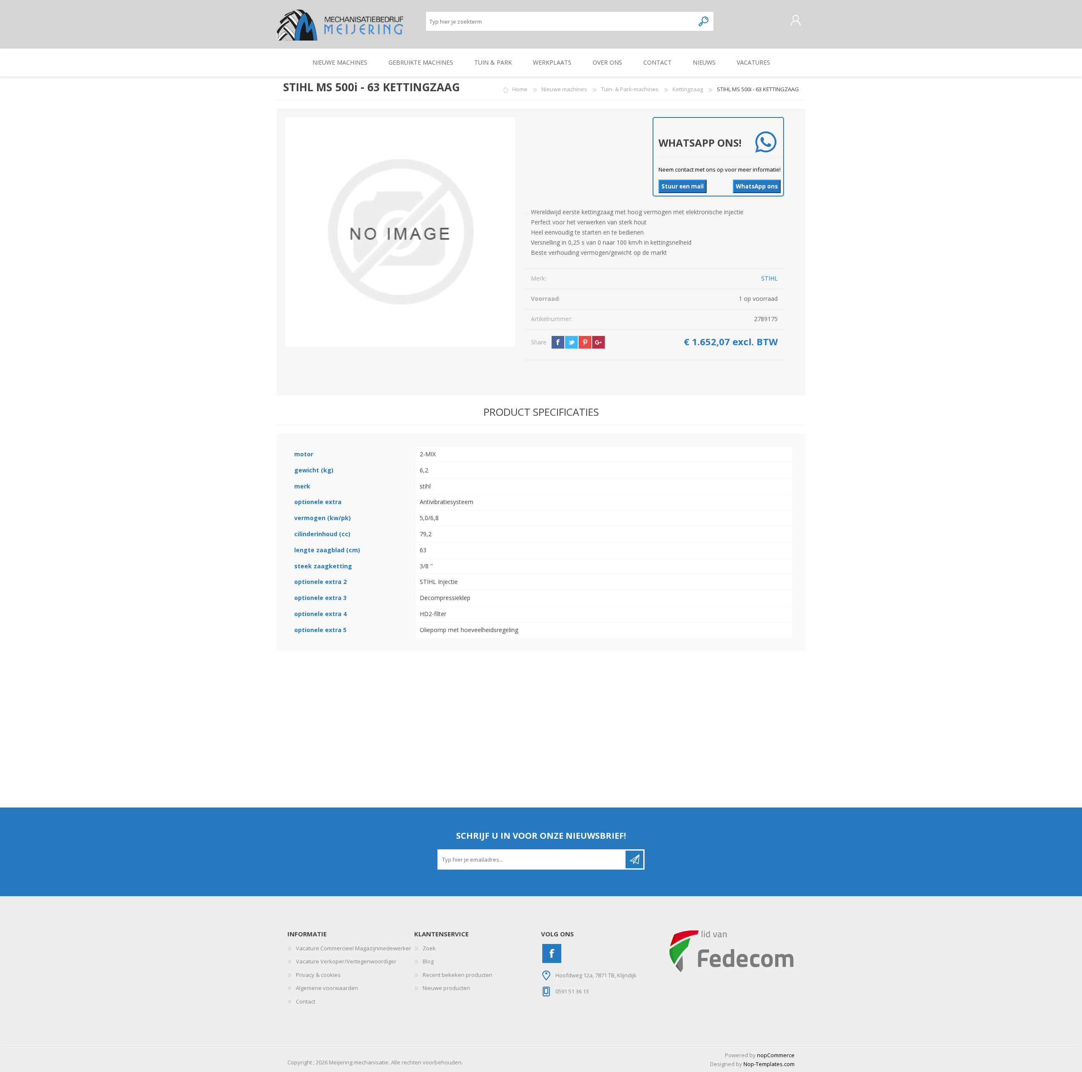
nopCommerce (776, 1055)
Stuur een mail (682, 186)
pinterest (585, 342)
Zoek (429, 948)
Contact (305, 1001)
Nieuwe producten (446, 988)
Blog (428, 961)
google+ (598, 342)
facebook (558, 342)
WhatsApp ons (757, 186)
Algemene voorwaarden (327, 988)
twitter (571, 342)
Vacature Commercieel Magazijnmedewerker (353, 948)
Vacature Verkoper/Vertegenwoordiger (346, 961)
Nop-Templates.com (769, 1064)
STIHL (769, 278)
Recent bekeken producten (457, 975)
